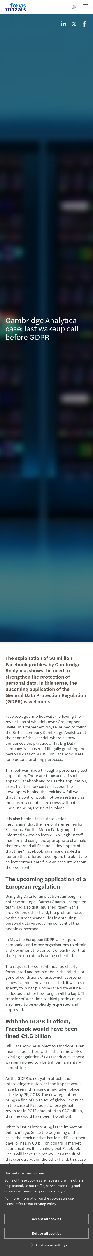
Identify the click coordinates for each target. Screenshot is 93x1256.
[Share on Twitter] (73, 24)
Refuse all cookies (46, 1233)
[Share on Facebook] (84, 24)
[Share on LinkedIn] (63, 24)
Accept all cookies (46, 1218)
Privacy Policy (45, 1203)
